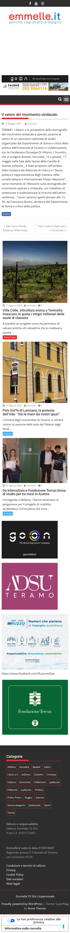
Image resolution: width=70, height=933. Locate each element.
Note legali (13, 883)
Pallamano (40, 782)
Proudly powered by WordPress (21, 904)
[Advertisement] (35, 49)
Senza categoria (16, 805)
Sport (47, 805)
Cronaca (8, 433)
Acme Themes (37, 908)
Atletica (11, 767)
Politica (6, 214)
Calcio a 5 (12, 774)
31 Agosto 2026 (13, 305)
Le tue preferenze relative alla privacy (39, 920)
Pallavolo (12, 789)
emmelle (32, 123)
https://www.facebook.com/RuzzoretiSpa (28, 673)
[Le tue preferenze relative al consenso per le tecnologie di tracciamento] (63, 926)
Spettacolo (35, 805)
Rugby (28, 797)
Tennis (11, 812)
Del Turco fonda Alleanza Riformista (15, 228)
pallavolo (55, 782)
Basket (36, 767)
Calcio (47, 767)
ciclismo (25, 774)
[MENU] (66, 99)
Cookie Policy (15, 874)
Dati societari (14, 879)
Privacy (11, 870)
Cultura (11, 782)
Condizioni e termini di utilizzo (25, 865)
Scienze (40, 797)
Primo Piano (10, 337)
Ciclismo (38, 774)
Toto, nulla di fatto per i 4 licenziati (52, 228)
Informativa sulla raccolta (23, 928)
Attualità (24, 767)
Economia (24, 782)
